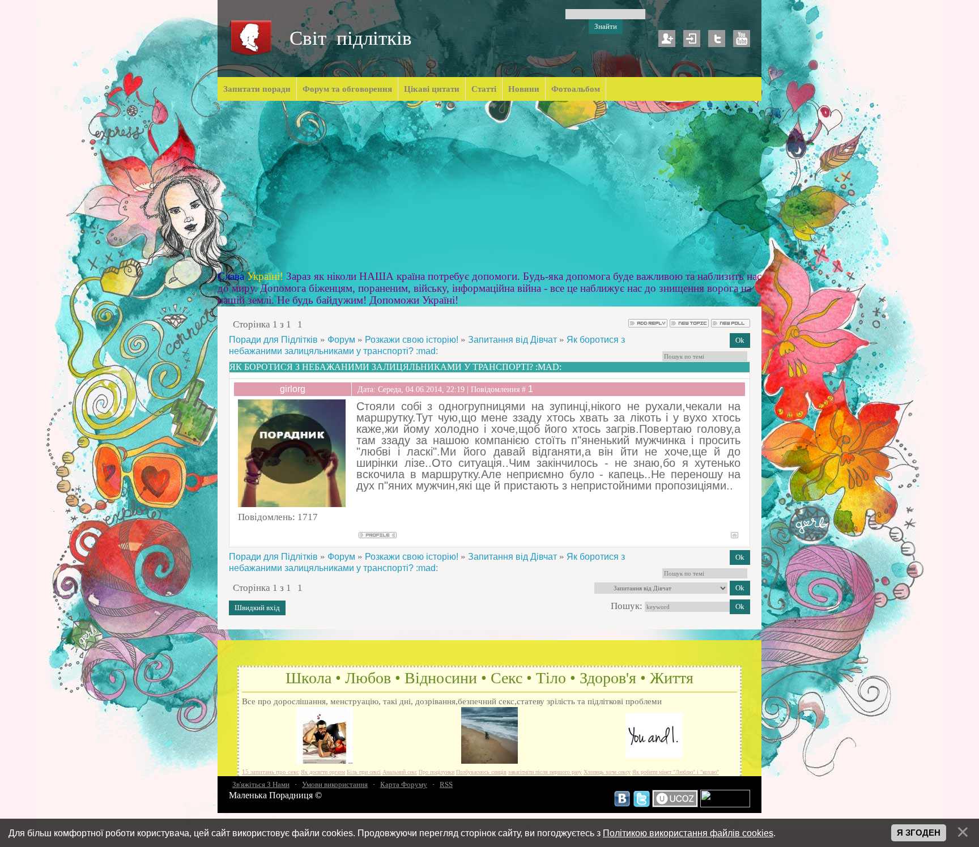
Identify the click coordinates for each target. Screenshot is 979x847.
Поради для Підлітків (273, 339)
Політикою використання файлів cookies (688, 833)
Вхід (691, 38)
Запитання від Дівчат (512, 339)
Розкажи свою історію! (411, 339)
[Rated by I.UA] (725, 804)
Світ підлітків (351, 38)
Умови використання (335, 784)
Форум (341, 339)
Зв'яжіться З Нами (261, 784)
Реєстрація (666, 38)
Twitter (716, 38)
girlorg (292, 389)
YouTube (741, 38)
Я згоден (918, 832)
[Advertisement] (489, 186)
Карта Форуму (403, 784)
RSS (446, 784)
